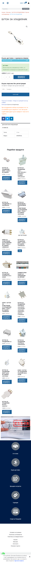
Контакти (15, 544)
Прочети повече (19, 560)
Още (20, 251)
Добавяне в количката (21, 77)
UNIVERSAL (19, 135)
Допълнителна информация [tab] (10, 124)
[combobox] (4, 89)
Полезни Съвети (15, 546)
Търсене (26, 9)
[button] (26, 26)
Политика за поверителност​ (15, 536)
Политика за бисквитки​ (15, 534)
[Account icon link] (28, 3)
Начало (3, 12)
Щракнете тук (15, 433)
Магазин (8, 12)
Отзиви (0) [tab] (5, 127)
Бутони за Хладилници (13, 104)
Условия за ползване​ (15, 532)
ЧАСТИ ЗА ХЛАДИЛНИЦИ (18, 12)
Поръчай (15, 94)
